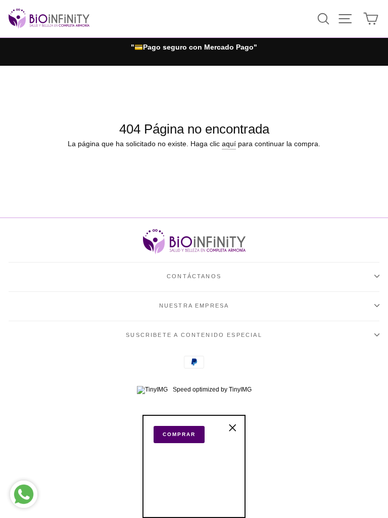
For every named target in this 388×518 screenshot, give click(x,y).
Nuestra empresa (194, 306)
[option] (194, 47)
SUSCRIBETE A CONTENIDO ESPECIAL (194, 335)
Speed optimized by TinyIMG (211, 389)
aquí (229, 144)
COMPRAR (179, 434)
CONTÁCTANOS (194, 276)
